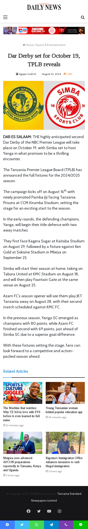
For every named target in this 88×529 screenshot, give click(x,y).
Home (29, 45)
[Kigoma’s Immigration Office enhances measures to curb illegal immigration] (65, 443)
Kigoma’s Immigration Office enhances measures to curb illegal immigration (64, 462)
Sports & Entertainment (51, 45)
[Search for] (83, 17)
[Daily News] (44, 6)
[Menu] (5, 17)
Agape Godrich (27, 74)
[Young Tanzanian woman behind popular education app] (65, 393)
